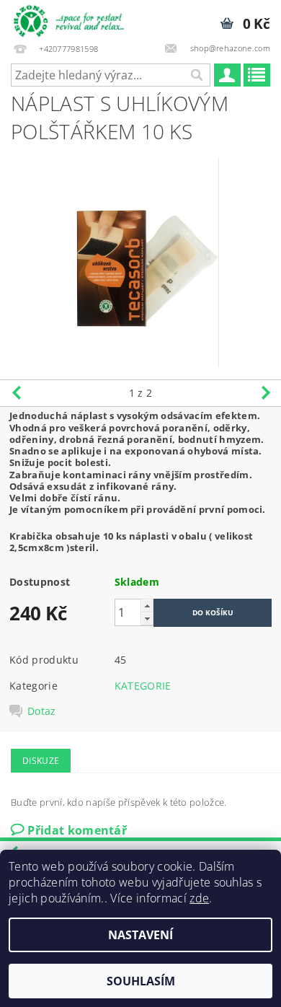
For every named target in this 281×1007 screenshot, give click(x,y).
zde (199, 898)
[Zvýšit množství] (146, 605)
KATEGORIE (143, 685)
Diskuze (40, 761)
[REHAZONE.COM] (70, 19)
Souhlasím (141, 981)
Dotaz (41, 711)
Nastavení (140, 935)
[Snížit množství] (146, 618)
